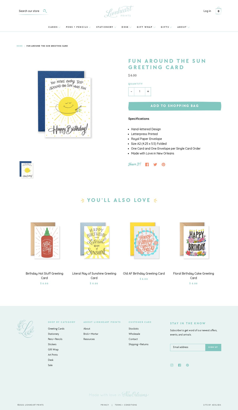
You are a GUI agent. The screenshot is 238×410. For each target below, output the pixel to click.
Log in (207, 11)
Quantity (135, 84)
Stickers (52, 344)
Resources (89, 339)
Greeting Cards (56, 329)
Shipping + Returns (138, 344)
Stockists (134, 329)
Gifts (165, 27)
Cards (53, 27)
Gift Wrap (145, 27)
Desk (125, 27)
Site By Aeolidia (212, 405)
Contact (133, 339)
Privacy (105, 405)
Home (20, 46)
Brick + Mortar (90, 334)
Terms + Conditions (126, 405)
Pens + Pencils (77, 27)
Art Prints (53, 355)
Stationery (104, 27)
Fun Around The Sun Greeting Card (47, 46)
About (182, 27)
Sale (50, 365)
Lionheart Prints (34, 405)
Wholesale (134, 334)
